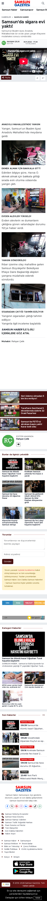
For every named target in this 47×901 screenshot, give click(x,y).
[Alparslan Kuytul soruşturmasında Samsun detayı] (12, 513)
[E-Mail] (18, 444)
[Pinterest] (17, 806)
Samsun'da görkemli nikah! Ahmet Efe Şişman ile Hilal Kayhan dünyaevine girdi (34, 498)
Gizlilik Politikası (10, 849)
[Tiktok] (35, 806)
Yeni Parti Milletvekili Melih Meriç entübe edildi (31, 777)
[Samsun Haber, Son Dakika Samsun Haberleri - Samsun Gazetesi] (22, 3)
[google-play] (23, 871)
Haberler (6, 17)
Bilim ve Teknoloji (11, 846)
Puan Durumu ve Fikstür (15, 825)
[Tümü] (43, 715)
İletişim (17, 857)
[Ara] (43, 3)
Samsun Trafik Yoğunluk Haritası (18, 822)
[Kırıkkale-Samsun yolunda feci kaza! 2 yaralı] (35, 464)
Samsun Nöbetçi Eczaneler (16, 814)
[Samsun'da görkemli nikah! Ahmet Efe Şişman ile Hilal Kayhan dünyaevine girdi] (35, 486)
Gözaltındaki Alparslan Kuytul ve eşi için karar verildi (31, 740)
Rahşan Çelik (22, 439)
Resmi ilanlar (27, 844)
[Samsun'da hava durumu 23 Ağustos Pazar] (12, 486)
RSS (7, 884)
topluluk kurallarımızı (26, 570)
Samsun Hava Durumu (14, 817)
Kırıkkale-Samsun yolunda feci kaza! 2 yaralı (34, 474)
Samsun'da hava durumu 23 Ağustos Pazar (11, 496)
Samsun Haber (9, 10)
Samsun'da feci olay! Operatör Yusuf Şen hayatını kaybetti (34, 523)
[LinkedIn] (26, 806)
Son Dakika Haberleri (14, 831)
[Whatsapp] (40, 806)
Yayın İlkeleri (9, 852)
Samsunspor (26, 10)
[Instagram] (21, 806)
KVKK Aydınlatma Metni (31, 849)
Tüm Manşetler (11, 828)
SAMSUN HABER (12, 329)
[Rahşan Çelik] (8, 441)
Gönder (8, 561)
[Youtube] (30, 806)
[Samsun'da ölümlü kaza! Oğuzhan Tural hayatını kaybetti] (12, 464)
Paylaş (7, 78)
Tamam (37, 898)
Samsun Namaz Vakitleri (15, 820)
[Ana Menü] (3, 3)
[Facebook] (7, 806)
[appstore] (23, 864)
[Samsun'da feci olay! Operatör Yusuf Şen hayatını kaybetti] (35, 513)
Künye (7, 857)
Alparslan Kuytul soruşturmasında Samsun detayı (10, 523)
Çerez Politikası (29, 846)
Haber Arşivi (10, 834)
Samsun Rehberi (11, 844)
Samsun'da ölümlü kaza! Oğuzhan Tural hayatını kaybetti (11, 474)
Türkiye (24, 734)
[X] (12, 806)
